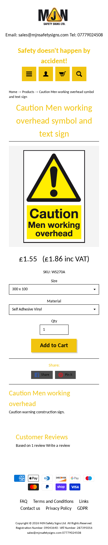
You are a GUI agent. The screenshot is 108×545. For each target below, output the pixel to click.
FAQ (23, 501)
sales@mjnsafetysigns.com (43, 35)
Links (83, 501)
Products (28, 92)
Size (54, 281)
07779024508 (71, 533)
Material (54, 301)
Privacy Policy (58, 508)
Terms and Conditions (53, 501)
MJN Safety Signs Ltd (53, 523)
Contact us (30, 508)
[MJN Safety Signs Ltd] (54, 17)
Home (13, 92)
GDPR (82, 508)
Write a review (58, 446)
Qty (54, 321)
